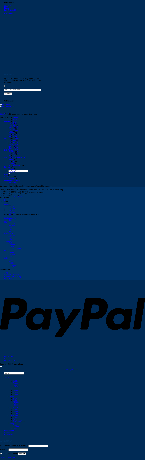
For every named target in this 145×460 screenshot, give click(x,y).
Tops (10, 131)
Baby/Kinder (9, 150)
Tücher (11, 163)
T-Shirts (16, 138)
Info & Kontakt (10, 10)
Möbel (10, 173)
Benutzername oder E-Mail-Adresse (14, 445)
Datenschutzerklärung (12, 277)
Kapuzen (16, 119)
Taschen (11, 161)
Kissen (11, 169)
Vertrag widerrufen (72, 369)
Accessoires (8, 158)
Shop (6, 377)
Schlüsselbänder (19, 157)
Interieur (7, 167)
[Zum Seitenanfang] (1, 366)
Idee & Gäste (9, 6)
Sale (6, 175)
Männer (7, 138)
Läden (6, 8)
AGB (6, 273)
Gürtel (10, 159)
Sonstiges (12, 266)
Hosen (10, 137)
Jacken (11, 135)
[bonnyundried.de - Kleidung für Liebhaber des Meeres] (7, 105)
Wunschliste (9, 431)
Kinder (10, 180)
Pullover (11, 129)
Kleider (15, 117)
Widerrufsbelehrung (11, 275)
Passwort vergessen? (8, 457)
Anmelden (22, 453)
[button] (8, 14)
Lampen (11, 171)
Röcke (15, 121)
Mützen (11, 156)
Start (2, 114)
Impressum (8, 279)
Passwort (4, 449)
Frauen (11, 115)
